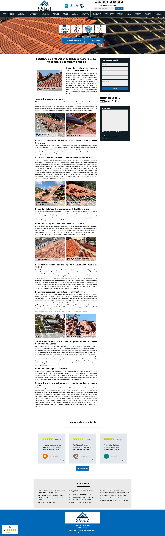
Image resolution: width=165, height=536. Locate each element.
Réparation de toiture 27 (138, 14)
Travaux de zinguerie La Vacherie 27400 (82, 497)
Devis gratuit (89, 533)
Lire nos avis (9, 532)
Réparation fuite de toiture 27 (148, 14)
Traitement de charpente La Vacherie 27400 (114, 495)
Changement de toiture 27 (120, 14)
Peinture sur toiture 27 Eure (56, 14)
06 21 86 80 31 (116, 2)
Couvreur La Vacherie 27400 (47, 502)
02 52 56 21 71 (101, 2)
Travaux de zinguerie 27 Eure (75, 14)
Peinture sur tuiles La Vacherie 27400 (81, 502)
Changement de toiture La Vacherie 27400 (51, 495)
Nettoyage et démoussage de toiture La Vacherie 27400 (53, 499)
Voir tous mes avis (82, 468)
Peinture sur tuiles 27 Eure (158, 14)
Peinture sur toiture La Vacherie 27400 (112, 498)
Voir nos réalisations (73, 40)
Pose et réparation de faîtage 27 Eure (33, 14)
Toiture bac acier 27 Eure (65, 14)
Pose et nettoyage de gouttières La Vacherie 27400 (83, 491)
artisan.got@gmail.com (85, 36)
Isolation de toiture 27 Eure (85, 14)
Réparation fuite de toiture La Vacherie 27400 (52, 490)
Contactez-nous (94, 40)
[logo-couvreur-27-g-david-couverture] (44, 5)
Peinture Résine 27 (12, 14)
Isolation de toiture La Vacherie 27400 (81, 500)
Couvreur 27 (5, 14)
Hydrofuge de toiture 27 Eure (21, 14)
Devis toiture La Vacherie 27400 (48, 492)
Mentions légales (100, 533)
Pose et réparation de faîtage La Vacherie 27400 (115, 492)
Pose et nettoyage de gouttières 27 (96, 14)
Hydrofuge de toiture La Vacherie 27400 (113, 490)
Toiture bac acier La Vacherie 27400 (81, 494)
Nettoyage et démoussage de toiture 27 (109, 14)
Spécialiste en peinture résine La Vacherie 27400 (115, 500)
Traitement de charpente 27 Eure (45, 14)
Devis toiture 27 (129, 14)
